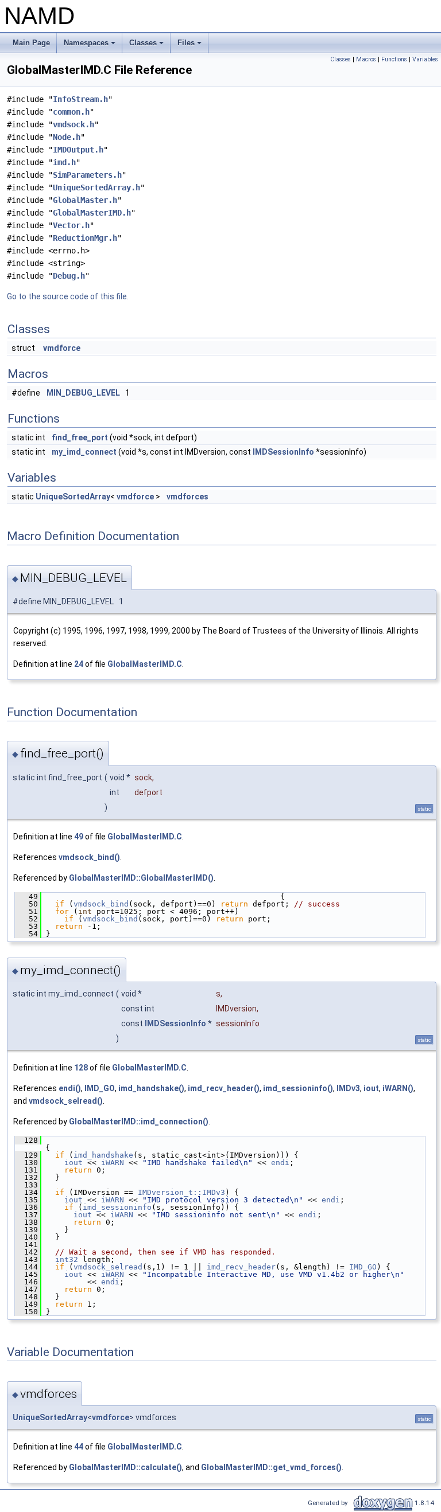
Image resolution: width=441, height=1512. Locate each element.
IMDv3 (348, 1088)
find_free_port (80, 437)
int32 (66, 1259)
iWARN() (397, 1088)
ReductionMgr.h (85, 238)
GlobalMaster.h (85, 200)
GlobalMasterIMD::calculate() (125, 1467)
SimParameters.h (87, 174)
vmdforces (187, 496)
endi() (70, 1088)
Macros (366, 59)
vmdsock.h (73, 124)
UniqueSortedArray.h (96, 187)
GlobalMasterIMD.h (92, 212)
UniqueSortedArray (73, 496)
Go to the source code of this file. (68, 296)
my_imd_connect (84, 451)
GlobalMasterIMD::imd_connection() (138, 1121)
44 (78, 1446)
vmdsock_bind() (89, 857)
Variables (425, 59)
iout (371, 1088)
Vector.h (71, 225)
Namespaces (90, 45)
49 (78, 836)
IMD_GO (99, 1088)
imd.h (64, 162)
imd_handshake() (151, 1088)
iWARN (112, 1162)
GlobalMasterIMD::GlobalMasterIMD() (141, 877)
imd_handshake (103, 1155)
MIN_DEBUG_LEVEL (83, 392)
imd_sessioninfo (117, 1207)
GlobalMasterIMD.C (144, 664)
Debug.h (69, 275)
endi (280, 1162)
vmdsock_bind (101, 904)
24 (78, 664)
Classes (147, 45)
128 (81, 1067)
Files (190, 45)
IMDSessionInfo (283, 451)
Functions (394, 59)
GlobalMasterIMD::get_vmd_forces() (271, 1467)
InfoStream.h (80, 99)
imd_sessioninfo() (298, 1088)
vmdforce (61, 348)
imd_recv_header (241, 1267)
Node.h (66, 137)
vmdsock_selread (108, 1267)
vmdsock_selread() (66, 1100)
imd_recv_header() (224, 1088)
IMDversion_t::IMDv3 (181, 1192)
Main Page (31, 42)
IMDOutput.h (78, 149)
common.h (71, 111)
